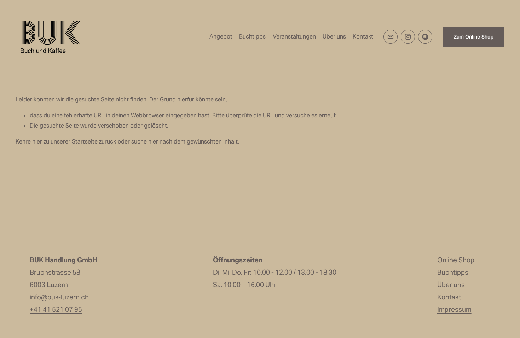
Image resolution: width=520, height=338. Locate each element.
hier (37, 141)
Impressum (454, 309)
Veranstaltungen (294, 36)
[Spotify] (425, 37)
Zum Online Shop (473, 37)
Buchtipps (252, 36)
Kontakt (363, 36)
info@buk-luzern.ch (59, 297)
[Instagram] (408, 37)
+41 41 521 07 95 (56, 309)
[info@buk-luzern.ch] (390, 37)
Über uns (334, 36)
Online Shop (455, 260)
